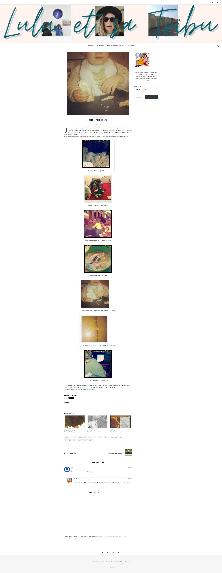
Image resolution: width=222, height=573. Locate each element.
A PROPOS (100, 46)
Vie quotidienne (88, 440)
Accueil (91, 46)
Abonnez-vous (151, 97)
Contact (131, 46)
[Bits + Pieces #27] (97, 421)
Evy (72, 467)
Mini (74, 440)
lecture (100, 437)
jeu (89, 437)
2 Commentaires (127, 445)
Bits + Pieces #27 (92, 428)
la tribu (94, 437)
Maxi (121, 437)
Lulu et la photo (98, 117)
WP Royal (127, 561)
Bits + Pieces (74, 437)
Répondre (129, 467)
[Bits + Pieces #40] (120, 421)
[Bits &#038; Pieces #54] (74, 421)
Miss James (77, 389)
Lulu (106, 437)
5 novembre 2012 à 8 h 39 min (78, 469)
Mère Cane (94, 345)
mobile (79, 440)
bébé (66, 437)
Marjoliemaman (91, 389)
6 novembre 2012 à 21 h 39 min (81, 480)
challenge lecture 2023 (115, 46)
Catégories (137, 86)
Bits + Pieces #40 (115, 428)
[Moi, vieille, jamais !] (128, 452)
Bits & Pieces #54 (69, 428)
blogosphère (82, 437)
